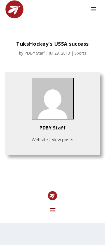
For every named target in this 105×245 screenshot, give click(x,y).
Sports (80, 53)
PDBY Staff (34, 53)
